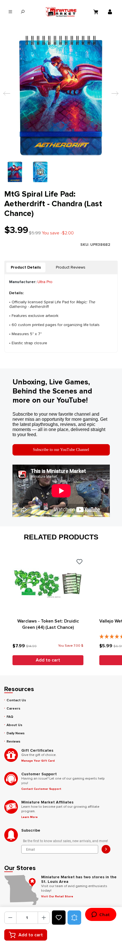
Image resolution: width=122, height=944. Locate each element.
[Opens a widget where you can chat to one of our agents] (100, 915)
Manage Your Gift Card (38, 760)
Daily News (16, 733)
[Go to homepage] (61, 12)
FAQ (10, 717)
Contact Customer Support (41, 789)
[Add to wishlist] (58, 917)
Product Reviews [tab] (70, 267)
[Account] (111, 11)
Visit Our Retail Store (57, 896)
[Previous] (5, 96)
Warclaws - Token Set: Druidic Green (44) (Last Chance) (48, 624)
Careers (13, 708)
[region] (61, 108)
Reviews (13, 741)
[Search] (22, 12)
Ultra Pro (44, 281)
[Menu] (10, 12)
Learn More (29, 817)
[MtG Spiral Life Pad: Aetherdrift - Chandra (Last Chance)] (61, 96)
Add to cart (30, 935)
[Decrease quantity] (10, 918)
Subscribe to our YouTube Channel (61, 450)
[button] (74, 917)
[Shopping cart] (96, 11)
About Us (14, 725)
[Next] (113, 96)
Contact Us (16, 700)
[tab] (25, 267)
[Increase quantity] (44, 918)
